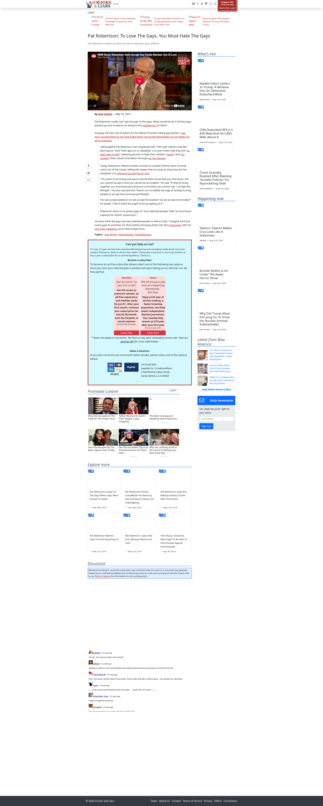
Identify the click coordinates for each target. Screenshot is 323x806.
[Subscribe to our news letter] (210, 4)
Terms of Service (103, 576)
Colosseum (175, 225)
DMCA (218, 801)
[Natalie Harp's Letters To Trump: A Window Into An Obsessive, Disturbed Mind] (216, 69)
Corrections (230, 801)
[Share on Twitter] (88, 173)
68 (88, 180)
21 (200, 205)
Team (154, 801)
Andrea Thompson (207, 142)
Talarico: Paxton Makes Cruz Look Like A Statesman (215, 231)
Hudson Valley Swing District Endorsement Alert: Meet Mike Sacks (220, 368)
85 (200, 149)
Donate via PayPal (131, 367)
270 (161, 515)
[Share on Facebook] (88, 165)
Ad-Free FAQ (127, 341)
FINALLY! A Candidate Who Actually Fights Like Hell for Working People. (222, 380)
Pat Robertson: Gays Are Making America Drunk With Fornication (173, 495)
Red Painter (204, 99)
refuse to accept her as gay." (133, 173)
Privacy (208, 801)
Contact (176, 801)
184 (125, 471)
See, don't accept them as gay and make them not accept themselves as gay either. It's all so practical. (142, 136)
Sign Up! (206, 426)
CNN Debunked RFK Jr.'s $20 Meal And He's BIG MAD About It (216, 133)
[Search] (214, 4)
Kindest (114, 373)
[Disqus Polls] (140, 613)
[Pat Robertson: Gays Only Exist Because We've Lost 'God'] (139, 522)
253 (161, 471)
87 (90, 471)
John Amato (105, 114)
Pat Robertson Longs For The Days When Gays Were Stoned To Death (104, 495)
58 (200, 60)
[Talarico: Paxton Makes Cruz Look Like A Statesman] (216, 213)
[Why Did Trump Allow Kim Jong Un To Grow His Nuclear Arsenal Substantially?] (216, 299)
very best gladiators (106, 229)
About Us (164, 801)
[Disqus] (140, 680)
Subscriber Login (227, 8)
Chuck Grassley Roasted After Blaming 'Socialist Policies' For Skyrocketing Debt (215, 177)
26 (90, 515)
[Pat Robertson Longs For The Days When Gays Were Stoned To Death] (104, 478)
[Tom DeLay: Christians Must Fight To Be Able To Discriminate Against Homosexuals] (175, 522)
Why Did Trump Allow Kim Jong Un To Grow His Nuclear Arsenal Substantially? (214, 318)
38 (200, 290)
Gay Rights (110, 234)
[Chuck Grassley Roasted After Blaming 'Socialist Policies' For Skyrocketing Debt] (216, 158)
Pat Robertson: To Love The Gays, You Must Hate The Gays (149, 36)
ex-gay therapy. (157, 158)
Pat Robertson (143, 234)
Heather (202, 240)
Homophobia (126, 234)
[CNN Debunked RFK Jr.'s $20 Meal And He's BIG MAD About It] (216, 115)
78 (200, 107)
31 (200, 248)
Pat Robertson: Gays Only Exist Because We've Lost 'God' (138, 539)
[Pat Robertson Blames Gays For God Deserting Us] (104, 522)
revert (170, 154)
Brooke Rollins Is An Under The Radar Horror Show (213, 274)
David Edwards (205, 188)
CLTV (115, 3)
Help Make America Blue (216, 389)
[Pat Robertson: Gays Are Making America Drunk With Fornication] (175, 478)
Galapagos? (149, 125)
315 (125, 515)
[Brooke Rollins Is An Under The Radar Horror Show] (216, 256)
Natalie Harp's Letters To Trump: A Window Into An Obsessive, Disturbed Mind (214, 88)
